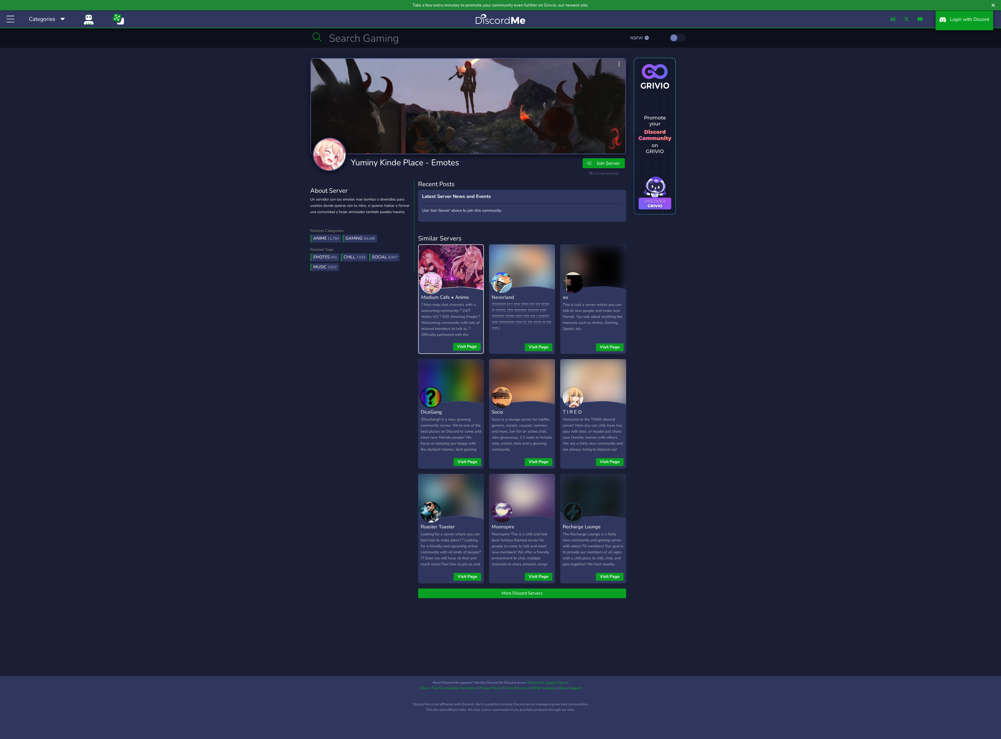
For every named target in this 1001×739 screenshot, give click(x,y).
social (384, 257)
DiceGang (431, 412)
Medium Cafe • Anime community (445, 301)
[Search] (317, 37)
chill (354, 257)
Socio (497, 412)
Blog (563, 688)
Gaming (360, 238)
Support (575, 688)
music (325, 267)
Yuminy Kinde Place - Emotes (405, 162)
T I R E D (572, 412)
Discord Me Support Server (548, 682)
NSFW (637, 38)
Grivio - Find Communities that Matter (448, 688)
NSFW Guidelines (543, 688)
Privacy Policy (489, 688)
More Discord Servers (522, 593)
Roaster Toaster (438, 526)
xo (565, 297)
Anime (326, 238)
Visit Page (467, 346)
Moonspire (503, 526)
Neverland (503, 297)
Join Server (608, 163)
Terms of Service (515, 688)
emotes (325, 257)
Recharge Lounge (582, 526)
